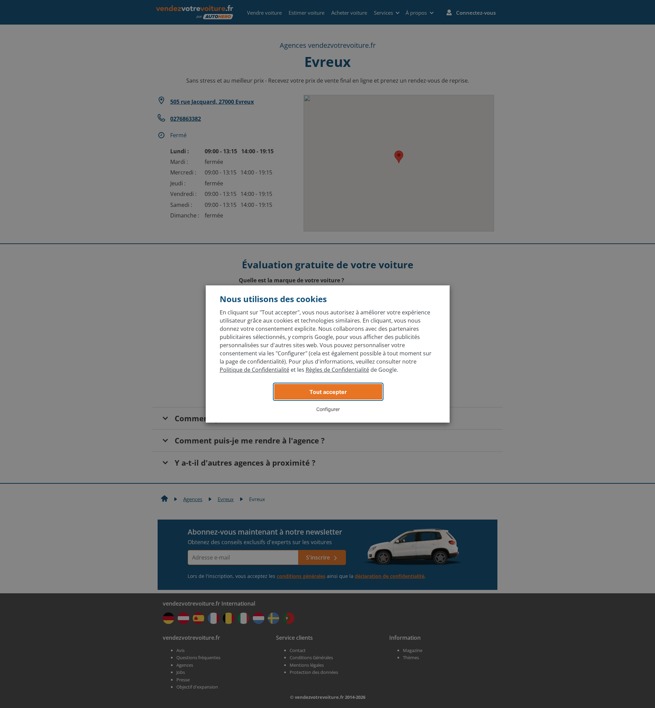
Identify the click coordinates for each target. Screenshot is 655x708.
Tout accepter (328, 391)
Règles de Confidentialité (337, 369)
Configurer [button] (328, 409)
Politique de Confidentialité (254, 369)
